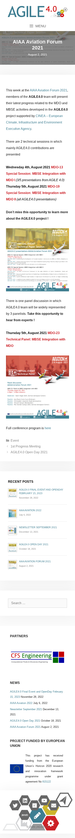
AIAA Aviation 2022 (30, 510)
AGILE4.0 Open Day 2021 (29, 452)
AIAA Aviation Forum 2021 (48, 90)
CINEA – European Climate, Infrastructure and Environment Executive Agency (34, 122)
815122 (46, 781)
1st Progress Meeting (26, 446)
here (48, 428)
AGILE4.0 (42, 826)
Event (15, 440)
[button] (37, 657)
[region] (37, 657)
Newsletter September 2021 (38, 527)
